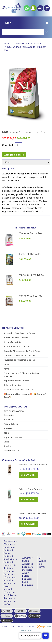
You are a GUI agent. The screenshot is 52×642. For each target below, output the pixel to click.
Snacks (7, 446)
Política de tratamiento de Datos (9, 565)
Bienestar (8, 428)
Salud (6, 441)
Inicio (7, 43)
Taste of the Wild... (30, 254)
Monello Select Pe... (30, 295)
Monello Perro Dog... (31, 274)
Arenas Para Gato (12, 342)
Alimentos (9, 419)
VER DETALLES (28, 475)
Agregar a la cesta (14, 154)
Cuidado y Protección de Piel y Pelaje (22, 351)
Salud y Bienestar (12, 385)
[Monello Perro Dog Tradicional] (9, 280)
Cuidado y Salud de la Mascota (19, 355)
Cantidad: (7, 145)
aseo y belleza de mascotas (17, 346)
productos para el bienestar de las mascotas (21, 375)
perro (6, 368)
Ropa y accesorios (13, 437)
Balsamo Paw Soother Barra (33, 464)
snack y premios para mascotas (20, 389)
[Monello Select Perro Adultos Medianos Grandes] (9, 301)
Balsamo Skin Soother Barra (32, 513)
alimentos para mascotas (27, 43)
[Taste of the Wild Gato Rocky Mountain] (9, 259)
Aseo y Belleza (11, 424)
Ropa (6, 432)
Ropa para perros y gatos (16, 380)
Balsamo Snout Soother (30, 488)
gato (6, 364)
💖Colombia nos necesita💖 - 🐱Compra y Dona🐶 (25, 395)
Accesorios (9, 415)
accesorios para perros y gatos (19, 333)
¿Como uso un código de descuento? (9, 595)
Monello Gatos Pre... (31, 233)
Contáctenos (9, 541)
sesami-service (11, 450)
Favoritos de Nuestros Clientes (19, 359)
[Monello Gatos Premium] (9, 239)
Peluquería (27, 585)
